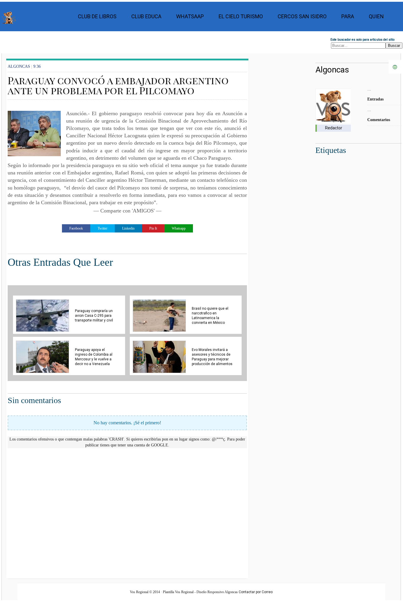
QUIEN (376, 16)
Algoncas (332, 70)
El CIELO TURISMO (241, 16)
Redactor (333, 128)
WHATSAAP (190, 16)
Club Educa (146, 16)
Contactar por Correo (256, 592)
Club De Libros (97, 16)
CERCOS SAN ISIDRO (302, 16)
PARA (347, 16)
